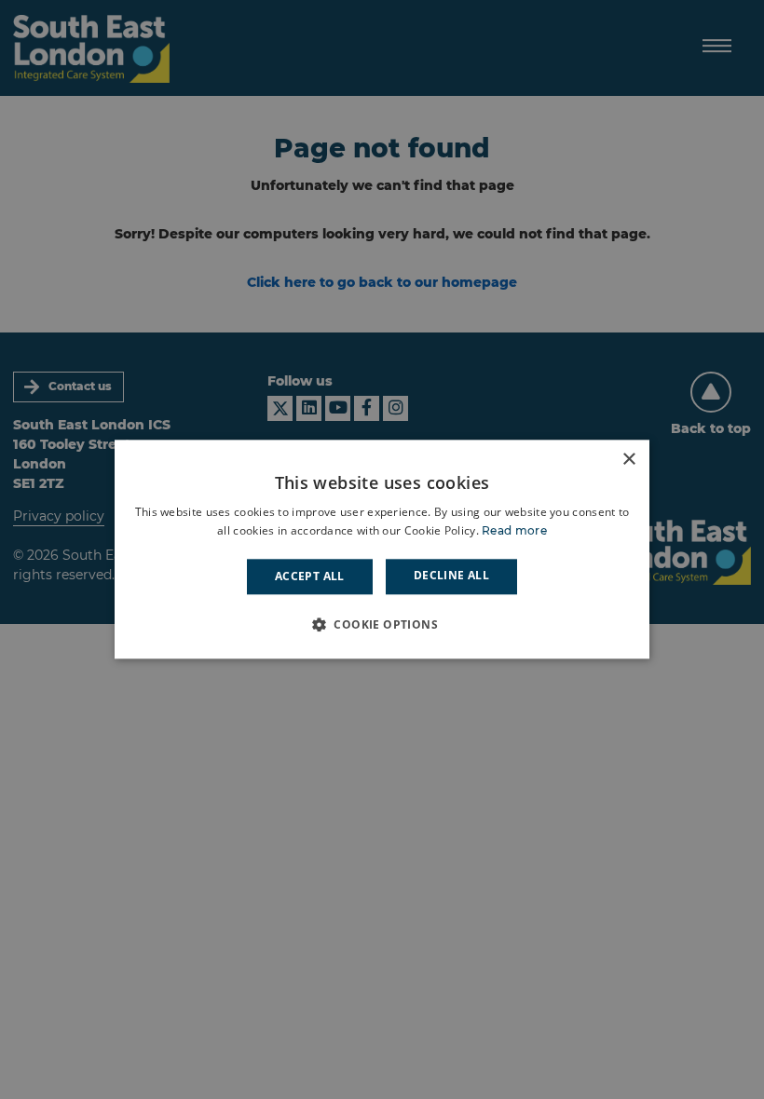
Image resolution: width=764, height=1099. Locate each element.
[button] (382, 625)
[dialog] (382, 549)
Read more (514, 531)
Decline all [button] (451, 575)
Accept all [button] (310, 576)
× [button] (628, 460)
